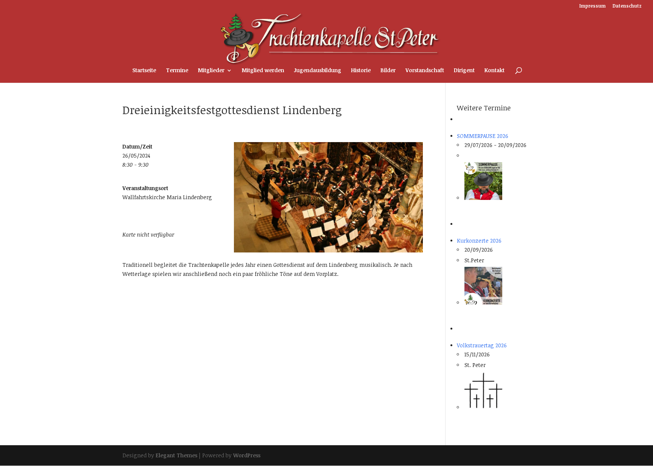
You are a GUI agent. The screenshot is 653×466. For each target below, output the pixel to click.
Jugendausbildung (317, 71)
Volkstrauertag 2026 (482, 345)
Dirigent (464, 71)
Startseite (144, 71)
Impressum (592, 6)
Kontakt (494, 71)
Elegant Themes (176, 455)
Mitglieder (211, 71)
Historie (361, 71)
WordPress (246, 455)
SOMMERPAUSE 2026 (482, 135)
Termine (177, 71)
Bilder (388, 71)
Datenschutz (627, 6)
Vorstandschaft (424, 71)
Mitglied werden (263, 71)
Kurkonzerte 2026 (479, 240)
